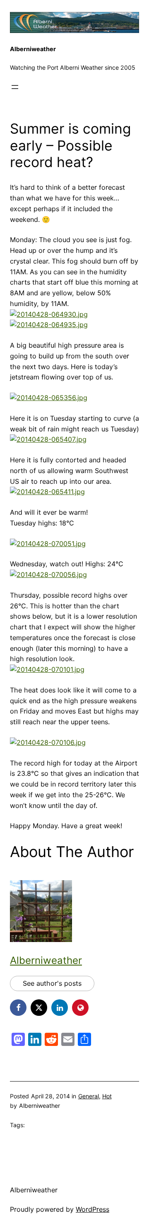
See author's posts (52, 983)
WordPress (92, 1209)
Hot (107, 1096)
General (88, 1096)
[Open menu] (15, 87)
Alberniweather (33, 48)
